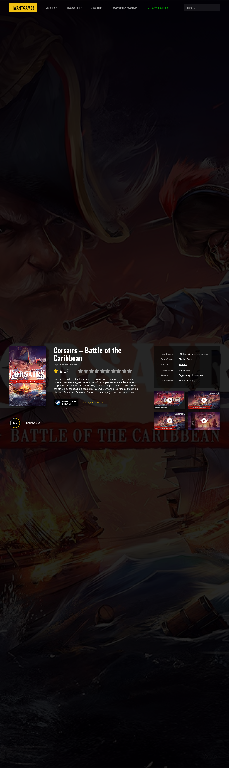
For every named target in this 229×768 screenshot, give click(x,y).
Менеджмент (72, 364)
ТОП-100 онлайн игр (157, 7)
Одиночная (184, 370)
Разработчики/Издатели (124, 7)
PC (180, 354)
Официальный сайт (93, 402)
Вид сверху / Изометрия (191, 375)
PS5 (185, 354)
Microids (183, 364)
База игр (50, 7)
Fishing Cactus (186, 359)
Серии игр (96, 7)
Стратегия (59, 364)
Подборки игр (74, 7)
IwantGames (23, 8)
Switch (204, 354)
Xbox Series (194, 354)
